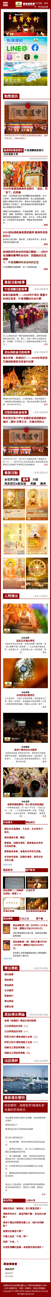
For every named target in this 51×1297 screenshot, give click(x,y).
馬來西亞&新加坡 (15, 483)
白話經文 (8, 822)
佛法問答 (8, 1200)
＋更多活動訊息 (40, 472)
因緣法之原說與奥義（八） (18, 1047)
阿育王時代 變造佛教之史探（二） (21, 1037)
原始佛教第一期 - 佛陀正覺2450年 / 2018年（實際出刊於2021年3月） (30, 945)
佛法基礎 (8, 974)
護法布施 (9, 1276)
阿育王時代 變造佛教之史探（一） (21, 1042)
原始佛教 (8, 918)
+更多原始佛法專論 (38, 1014)
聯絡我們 (9, 1273)
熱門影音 (30, 870)
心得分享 (30, 1200)
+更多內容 (7, 864)
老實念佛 (8, 1006)
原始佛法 (8, 980)
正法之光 (24, 918)
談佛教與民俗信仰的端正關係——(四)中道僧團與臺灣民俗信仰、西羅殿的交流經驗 (25, 255)
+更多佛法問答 (40, 1205)
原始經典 (8, 985)
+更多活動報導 (40, 289)
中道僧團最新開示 (34, 150)
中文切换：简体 (41, 3)
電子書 (39, 918)
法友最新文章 (11, 154)
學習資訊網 (43, 7)
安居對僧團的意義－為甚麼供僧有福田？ (23, 1247)
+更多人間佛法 (40, 596)
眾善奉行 (8, 996)
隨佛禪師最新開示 (13, 150)
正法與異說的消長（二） (16, 1026)
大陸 (35, 479)
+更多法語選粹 (40, 1061)
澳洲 (43, 483)
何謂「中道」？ (11, 1242)
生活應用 (8, 990)
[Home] (25, 4)
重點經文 (30, 822)
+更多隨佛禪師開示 (38, 158)
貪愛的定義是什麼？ (13, 1231)
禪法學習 (8, 1001)
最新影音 (8, 870)
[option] (25, 49)
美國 (33, 483)
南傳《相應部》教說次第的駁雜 (20, 1020)
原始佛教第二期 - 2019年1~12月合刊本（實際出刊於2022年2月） (30, 927)
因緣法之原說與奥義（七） (18, 1053)
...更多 (45, 225)
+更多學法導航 (40, 968)
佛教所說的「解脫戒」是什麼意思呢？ (22, 1208)
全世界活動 (11, 479)
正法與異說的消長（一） (16, 1031)
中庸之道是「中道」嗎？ (15, 1236)
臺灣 (25, 479)
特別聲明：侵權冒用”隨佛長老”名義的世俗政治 (25, 1107)
